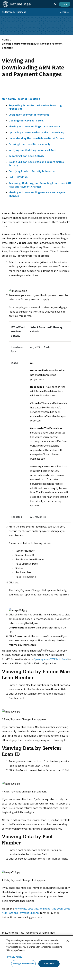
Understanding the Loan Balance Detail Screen (36, 138)
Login (65, 4)
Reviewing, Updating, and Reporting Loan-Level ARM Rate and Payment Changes (40, 184)
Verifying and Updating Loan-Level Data (32, 150)
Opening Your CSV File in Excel (26, 120)
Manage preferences (23, 963)
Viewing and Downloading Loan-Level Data (34, 126)
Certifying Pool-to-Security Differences (32, 171)
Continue (49, 963)
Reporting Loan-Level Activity (26, 156)
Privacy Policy (14, 956)
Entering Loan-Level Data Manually (29, 144)
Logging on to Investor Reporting (29, 114)
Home (5, 39)
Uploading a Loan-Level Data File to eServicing (36, 132)
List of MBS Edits (18, 177)
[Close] (67, 940)
